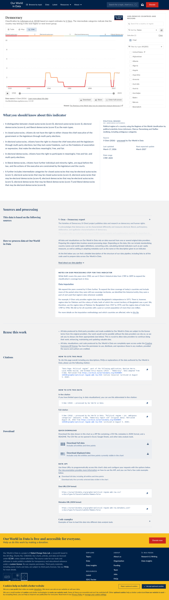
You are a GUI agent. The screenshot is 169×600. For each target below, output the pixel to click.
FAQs (66, 567)
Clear (161, 35)
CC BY (31, 101)
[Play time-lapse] (7, 93)
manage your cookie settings (95, 595)
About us (117, 557)
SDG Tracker (91, 580)
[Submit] (135, 5)
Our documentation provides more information (77, 470)
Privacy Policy (77, 595)
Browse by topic (35, 5)
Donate (152, 5)
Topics (88, 557)
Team (116, 570)
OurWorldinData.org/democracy (16, 101)
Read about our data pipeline (70, 263)
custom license (16, 564)
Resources (64, 5)
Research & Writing (149, 557)
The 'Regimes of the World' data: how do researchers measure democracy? (95, 106)
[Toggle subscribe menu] (142, 4)
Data (47, 5)
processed (121, 141)
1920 (14, 93)
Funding (117, 565)
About (76, 5)
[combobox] (123, 4)
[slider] (20, 93)
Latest (54, 5)
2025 (120, 93)
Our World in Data (17, 5)
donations (38, 589)
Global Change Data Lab (40, 553)
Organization (119, 561)
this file (136, 312)
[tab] (11, 29)
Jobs (115, 574)
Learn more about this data (38, 99)
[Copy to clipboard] (144, 370)
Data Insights (91, 565)
